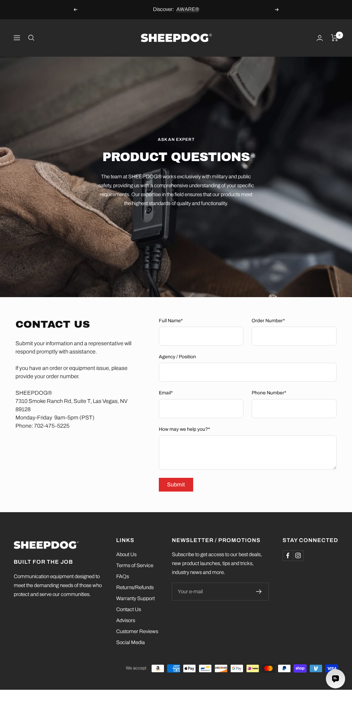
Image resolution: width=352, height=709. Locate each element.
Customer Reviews (137, 631)
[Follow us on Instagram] (298, 555)
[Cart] (334, 37)
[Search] (31, 38)
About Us (126, 554)
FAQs (122, 576)
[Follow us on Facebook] (288, 555)
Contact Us (128, 609)
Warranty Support (135, 598)
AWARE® (187, 9)
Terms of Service (134, 565)
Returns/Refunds (135, 587)
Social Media (130, 642)
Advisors (125, 620)
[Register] (259, 591)
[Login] (320, 38)
